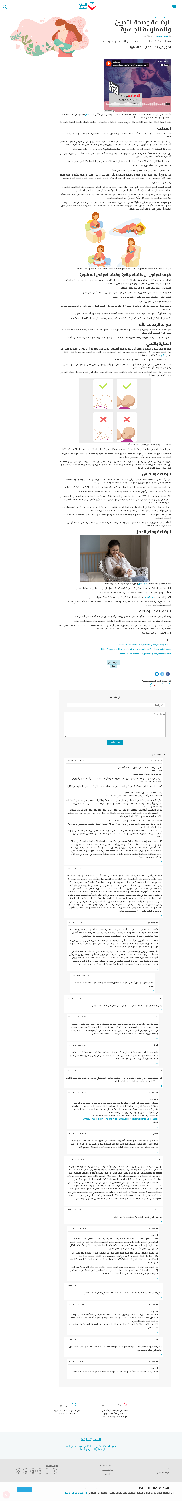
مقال (113, 665)
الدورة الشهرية (151, 597)
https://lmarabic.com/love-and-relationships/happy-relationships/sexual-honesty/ (120, 1119)
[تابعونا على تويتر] (47, 1471)
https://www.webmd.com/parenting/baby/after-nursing (145, 654)
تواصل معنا (109, 1474)
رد (161, 861)
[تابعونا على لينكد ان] (25, 1471)
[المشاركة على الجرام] (157, 674)
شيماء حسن (162, 36)
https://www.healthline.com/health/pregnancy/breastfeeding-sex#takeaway (136, 649)
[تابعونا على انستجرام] (18, 1471)
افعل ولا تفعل (113, 662)
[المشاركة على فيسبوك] (167, 674)
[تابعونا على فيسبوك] (54, 1471)
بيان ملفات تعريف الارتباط (76, 1493)
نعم (24, 1489)
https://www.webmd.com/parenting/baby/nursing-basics (145, 645)
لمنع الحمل (143, 584)
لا (154, 685)
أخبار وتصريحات (108, 1469)
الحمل (87, 114)
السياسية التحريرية (107, 1465)
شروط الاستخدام (163, 1472)
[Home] (88, 9)
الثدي (162, 355)
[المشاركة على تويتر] (162, 674)
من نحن (167, 1468)
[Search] (5, 7)
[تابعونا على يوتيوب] (33, 1471)
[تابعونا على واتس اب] (40, 1471)
